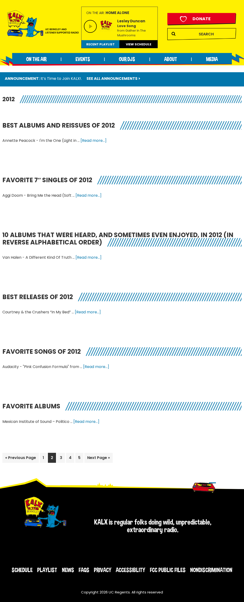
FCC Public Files (168, 569)
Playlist (47, 569)
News (68, 569)
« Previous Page (20, 459)
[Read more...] (94, 141)
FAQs (84, 569)
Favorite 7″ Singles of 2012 (47, 180)
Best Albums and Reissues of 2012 (58, 125)
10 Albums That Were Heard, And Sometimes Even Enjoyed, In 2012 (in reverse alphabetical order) (117, 239)
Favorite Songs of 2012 (41, 351)
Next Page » (98, 459)
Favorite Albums (31, 406)
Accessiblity (130, 569)
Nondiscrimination (211, 569)
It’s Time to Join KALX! (61, 78)
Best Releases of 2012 (37, 297)
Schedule (22, 569)
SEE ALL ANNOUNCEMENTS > (113, 78)
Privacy (102, 569)
